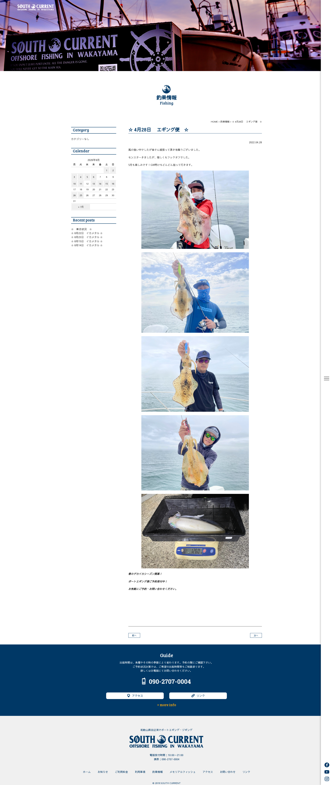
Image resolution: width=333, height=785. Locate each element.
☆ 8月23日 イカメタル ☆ (87, 237)
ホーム (87, 772)
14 (100, 183)
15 (106, 183)
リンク (201, 695)
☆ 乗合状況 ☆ (81, 229)
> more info (166, 704)
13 (93, 183)
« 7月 (81, 206)
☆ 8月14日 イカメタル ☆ (87, 245)
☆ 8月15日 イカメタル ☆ (87, 241)
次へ (256, 635)
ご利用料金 (121, 772)
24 (74, 195)
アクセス (137, 695)
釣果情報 (157, 772)
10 (74, 183)
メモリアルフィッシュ (183, 772)
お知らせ (103, 772)
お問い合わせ (228, 772)
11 (81, 183)
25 (81, 195)
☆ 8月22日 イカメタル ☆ (87, 233)
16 (113, 183)
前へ (134, 635)
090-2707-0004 (170, 759)
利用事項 (140, 772)
